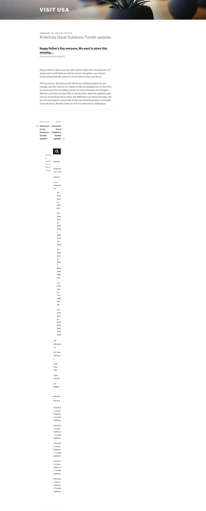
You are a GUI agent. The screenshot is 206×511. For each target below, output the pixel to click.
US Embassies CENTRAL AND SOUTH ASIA (59, 229)
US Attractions (57, 344)
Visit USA (54, 10)
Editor (68, 33)
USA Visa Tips (55, 367)
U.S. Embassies (57, 185)
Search (57, 177)
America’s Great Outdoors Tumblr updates (57, 414)
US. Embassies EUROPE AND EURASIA (59, 322)
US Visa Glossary (57, 355)
